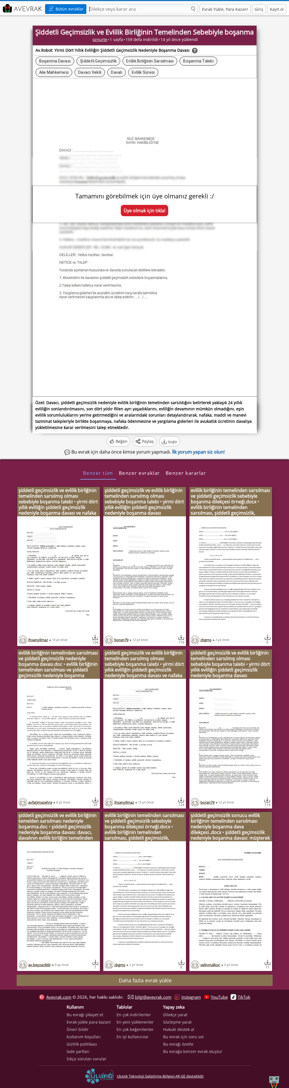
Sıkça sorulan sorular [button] (86, 1058)
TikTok (244, 997)
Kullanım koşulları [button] (84, 1036)
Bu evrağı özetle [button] (178, 1044)
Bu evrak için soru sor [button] (183, 1036)
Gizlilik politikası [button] (82, 1044)
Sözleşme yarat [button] (177, 1022)
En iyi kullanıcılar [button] (133, 1036)
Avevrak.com (58, 997)
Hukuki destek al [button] (178, 1029)
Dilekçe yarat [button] (175, 1014)
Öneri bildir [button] (78, 1029)
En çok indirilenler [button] (134, 1014)
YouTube (219, 997)
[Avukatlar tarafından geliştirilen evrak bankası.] (21, 8)
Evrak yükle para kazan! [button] (89, 1022)
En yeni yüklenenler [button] (135, 1022)
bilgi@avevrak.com (153, 997)
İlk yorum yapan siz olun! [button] (198, 452)
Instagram (191, 997)
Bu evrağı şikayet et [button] (85, 1014)
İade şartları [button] (78, 1051)
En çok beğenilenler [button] (135, 1029)
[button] (193, 9)
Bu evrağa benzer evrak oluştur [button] (192, 1051)
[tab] (98, 473)
